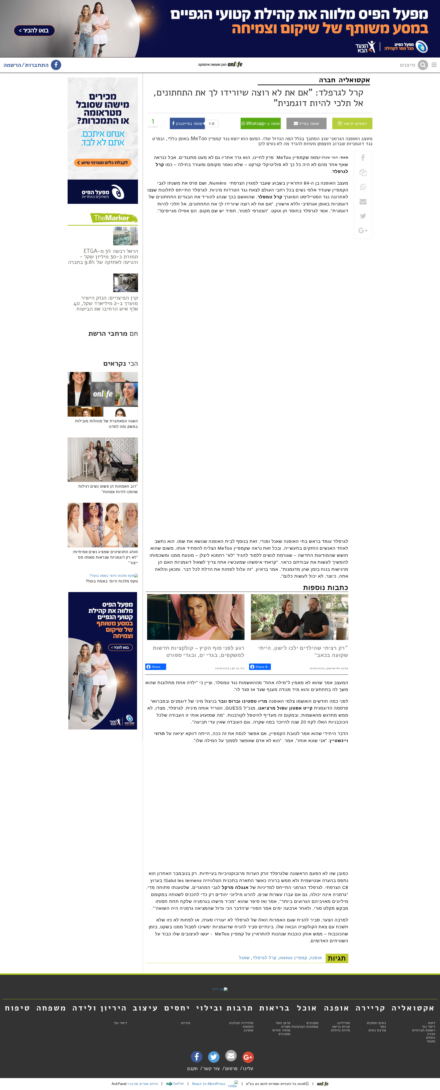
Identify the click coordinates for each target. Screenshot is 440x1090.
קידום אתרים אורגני (143, 1083)
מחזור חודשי (281, 1030)
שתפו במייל (308, 123)
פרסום (231, 1068)
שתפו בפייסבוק (189, 123)
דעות (431, 1022)
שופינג (248, 1030)
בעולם (430, 1037)
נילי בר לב (238, 668)
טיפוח (18, 1007)
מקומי (431, 1041)
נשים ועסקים (376, 1022)
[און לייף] (220, 989)
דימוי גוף (428, 1026)
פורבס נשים (377, 1030)
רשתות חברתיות (423, 1030)
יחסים (177, 1007)
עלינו (248, 1068)
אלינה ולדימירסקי (337, 668)
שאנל (244, 957)
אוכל (307, 1007)
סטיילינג (343, 1022)
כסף (383, 1026)
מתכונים (312, 1022)
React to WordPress (209, 1083)
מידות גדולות (340, 1030)
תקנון (192, 1068)
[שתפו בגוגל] (363, 231)
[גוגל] (248, 1058)
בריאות (274, 1007)
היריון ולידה (99, 1007)
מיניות (185, 1022)
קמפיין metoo (293, 957)
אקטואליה (354, 80)
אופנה (316, 957)
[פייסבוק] (196, 1058)
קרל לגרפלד (264, 957)
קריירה (371, 1007)
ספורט (285, 1026)
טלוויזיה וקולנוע (241, 1022)
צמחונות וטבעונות (305, 1026)
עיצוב (145, 1007)
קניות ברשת (341, 1026)
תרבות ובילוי (224, 1007)
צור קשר (211, 1068)
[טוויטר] (213, 1058)
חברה (327, 80)
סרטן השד (283, 1022)
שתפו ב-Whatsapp (262, 123)
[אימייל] (231, 1055)
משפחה (51, 1007)
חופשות (248, 1026)
